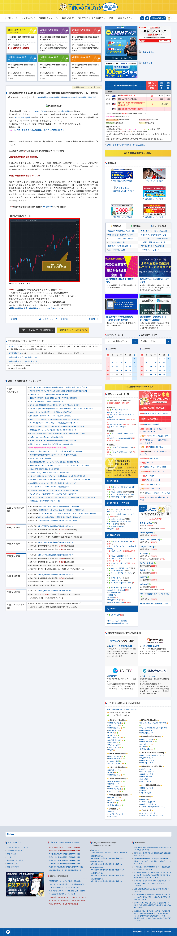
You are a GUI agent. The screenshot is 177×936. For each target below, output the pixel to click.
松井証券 (111, 597)
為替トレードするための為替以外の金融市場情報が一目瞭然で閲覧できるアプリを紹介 (59, 387)
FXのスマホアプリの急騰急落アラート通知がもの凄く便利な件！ (51, 412)
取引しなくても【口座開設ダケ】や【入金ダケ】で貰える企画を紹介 (52, 494)
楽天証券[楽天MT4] (146, 733)
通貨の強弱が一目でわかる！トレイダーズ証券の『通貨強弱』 (50, 416)
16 (108, 371)
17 (112, 371)
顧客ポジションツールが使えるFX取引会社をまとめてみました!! (51, 444)
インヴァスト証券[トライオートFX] (123, 494)
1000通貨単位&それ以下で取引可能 (121, 231)
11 (117, 366)
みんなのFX (47, 207)
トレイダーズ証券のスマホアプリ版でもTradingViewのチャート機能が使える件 (56, 426)
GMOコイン (112, 595)
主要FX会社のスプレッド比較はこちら (23, 357)
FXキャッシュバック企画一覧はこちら (154, 604)
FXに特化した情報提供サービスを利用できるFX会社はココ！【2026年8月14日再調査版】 (60, 480)
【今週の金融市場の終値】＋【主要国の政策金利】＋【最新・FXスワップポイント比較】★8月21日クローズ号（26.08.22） (152, 861)
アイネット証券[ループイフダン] (121, 573)
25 (169, 371)
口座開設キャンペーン (14, 851)
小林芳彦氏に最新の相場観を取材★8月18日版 (64, 864)
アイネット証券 (113, 745)
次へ (93, 319)
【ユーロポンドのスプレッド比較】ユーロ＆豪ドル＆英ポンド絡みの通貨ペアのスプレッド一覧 (62, 497)
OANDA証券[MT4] (146, 730)
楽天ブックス (112, 816)
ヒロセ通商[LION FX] (118, 497)
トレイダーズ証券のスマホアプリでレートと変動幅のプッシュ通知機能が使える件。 (58, 476)
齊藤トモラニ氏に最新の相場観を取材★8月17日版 (66, 867)
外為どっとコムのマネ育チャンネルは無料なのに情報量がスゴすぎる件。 (54, 419)
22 (135, 371)
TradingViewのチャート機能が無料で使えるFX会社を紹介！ (50, 394)
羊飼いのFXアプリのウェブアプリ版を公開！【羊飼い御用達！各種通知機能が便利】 (58, 391)
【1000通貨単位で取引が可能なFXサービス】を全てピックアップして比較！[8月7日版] (59, 465)
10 (112, 366)
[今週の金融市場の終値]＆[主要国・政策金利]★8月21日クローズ (59, 517)
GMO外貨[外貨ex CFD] (116, 602)
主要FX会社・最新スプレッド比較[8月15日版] (64, 888)
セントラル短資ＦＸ (115, 764)
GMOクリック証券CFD (148, 804)
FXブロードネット (117, 578)
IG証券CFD (144, 799)
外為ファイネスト (115, 424)
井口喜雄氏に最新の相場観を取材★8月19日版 (64, 854)
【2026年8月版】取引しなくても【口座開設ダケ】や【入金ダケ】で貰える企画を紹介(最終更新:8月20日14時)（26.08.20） (152, 905)
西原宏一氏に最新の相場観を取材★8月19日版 (64, 857)
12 (121, 366)
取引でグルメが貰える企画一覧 (119, 246)
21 (130, 371)
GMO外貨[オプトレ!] (147, 760)
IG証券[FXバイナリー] (147, 758)
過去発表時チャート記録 (15, 860)
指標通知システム (13, 864)
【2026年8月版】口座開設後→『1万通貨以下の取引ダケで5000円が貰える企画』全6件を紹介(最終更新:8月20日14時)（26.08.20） (152, 897)
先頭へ (63, 319)
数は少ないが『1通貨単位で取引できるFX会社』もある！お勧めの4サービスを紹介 (57, 433)
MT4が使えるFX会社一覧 (150, 250)
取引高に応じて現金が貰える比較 (120, 235)
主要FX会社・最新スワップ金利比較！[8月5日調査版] (67, 891)
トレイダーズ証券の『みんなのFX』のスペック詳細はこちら (37, 130)
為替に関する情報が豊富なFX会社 (153, 235)
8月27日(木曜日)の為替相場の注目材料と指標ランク (55, 575)
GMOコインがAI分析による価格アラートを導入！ (46, 402)
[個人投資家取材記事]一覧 (72, 870)
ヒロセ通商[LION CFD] (115, 593)
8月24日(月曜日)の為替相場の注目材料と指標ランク (55, 526)
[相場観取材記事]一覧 (56, 870)
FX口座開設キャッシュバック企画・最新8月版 (64, 881)
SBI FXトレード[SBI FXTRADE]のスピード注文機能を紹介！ (49, 473)
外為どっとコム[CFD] (116, 427)
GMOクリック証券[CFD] (116, 590)
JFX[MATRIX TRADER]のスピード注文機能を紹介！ (47, 437)
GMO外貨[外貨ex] (117, 571)
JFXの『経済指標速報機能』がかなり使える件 (45, 469)
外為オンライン (116, 580)
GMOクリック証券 (114, 723)
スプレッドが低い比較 (116, 250)
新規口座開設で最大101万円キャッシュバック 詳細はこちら (36, 308)
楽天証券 (143, 790)
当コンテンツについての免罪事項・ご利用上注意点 (125, 145)
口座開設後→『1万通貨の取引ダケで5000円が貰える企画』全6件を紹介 (54, 490)
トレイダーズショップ (115, 814)
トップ (47, 319)
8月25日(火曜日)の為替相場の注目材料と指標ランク (55, 542)
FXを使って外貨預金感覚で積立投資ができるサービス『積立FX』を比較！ (54, 405)
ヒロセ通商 (150, 476)
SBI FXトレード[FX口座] (117, 419)
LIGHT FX (149, 463)
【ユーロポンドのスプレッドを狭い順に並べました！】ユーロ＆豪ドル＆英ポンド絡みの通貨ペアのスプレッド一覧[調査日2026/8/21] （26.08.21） (152, 875)
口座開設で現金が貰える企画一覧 (153, 242)
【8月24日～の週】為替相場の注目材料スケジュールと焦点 (57, 521)
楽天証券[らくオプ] (146, 763)
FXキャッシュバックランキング (17, 847)
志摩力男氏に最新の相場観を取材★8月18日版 (64, 860)
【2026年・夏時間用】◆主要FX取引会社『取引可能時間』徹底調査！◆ (54, 398)
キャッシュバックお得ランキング (151, 816)
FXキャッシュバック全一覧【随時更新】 (37, 330)
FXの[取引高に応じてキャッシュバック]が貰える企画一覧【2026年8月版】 (54, 462)
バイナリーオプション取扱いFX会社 (154, 239)
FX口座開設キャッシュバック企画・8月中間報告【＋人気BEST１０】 (53, 483)
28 (151, 374)
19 (121, 371)
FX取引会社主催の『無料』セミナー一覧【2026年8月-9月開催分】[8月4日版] (55, 451)
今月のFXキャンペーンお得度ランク (72, 330)
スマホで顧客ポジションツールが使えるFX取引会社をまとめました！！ (53, 423)
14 (130, 366)
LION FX (111, 733)
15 (135, 366)
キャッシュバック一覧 (147, 813)
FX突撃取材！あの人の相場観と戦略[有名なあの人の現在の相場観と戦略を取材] (66, 97)
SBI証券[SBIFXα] (114, 600)
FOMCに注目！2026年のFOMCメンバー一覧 (44, 501)
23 (108, 374)
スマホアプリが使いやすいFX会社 (120, 239)
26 (142, 374)
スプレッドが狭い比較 (116, 242)
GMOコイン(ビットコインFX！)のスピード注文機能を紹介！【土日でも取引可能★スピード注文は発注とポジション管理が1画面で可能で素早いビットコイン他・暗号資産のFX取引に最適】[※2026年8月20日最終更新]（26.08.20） (152, 916)
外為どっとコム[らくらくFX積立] (120, 438)
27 (146, 374)
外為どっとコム (14, 347)
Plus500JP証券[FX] (117, 526)
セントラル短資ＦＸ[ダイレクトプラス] (154, 594)
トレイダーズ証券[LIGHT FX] (121, 452)
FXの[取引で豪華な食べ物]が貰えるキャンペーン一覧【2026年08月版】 (53, 455)
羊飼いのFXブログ (15, 843)
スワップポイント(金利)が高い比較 (154, 231)
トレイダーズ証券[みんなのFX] (122, 447)
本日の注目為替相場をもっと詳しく (138, 153)
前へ (15, 319)
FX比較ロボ (11, 857)
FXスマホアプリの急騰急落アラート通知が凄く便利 (66, 884)
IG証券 (110, 529)
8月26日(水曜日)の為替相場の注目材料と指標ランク (55, 555)
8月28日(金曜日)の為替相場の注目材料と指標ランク (55, 591)
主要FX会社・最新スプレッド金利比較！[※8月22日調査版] (59, 506)
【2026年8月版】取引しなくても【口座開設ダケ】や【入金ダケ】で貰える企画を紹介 (68, 514)
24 (164, 371)
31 (164, 374)
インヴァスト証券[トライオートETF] (152, 807)
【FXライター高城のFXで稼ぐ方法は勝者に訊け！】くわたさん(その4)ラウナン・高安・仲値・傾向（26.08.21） (152, 883)
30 (160, 374)
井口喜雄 (65, 111)
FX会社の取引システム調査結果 (152, 246)
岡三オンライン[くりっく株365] (121, 583)
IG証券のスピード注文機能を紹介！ (41, 458)
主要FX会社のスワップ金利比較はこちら (24, 361)
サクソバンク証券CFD (147, 802)
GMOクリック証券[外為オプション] (152, 755)
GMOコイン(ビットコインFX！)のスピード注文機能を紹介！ (50, 487)
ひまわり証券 (115, 615)
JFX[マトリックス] (117, 519)
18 (117, 371)
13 (126, 366)
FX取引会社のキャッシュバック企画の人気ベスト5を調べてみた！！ (52, 430)
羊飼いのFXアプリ (158, 18)
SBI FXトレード (113, 730)
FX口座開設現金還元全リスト (118, 623)
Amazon (111, 812)
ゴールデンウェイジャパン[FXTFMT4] (153, 723)
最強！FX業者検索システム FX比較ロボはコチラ (124, 709)
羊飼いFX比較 (11, 854)
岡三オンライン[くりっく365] (121, 588)
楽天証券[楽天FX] (15, 353)
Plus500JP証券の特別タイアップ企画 (62, 894)
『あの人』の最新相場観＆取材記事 (64, 843)
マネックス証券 (145, 793)
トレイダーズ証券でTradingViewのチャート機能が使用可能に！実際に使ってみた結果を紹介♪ (62, 409)
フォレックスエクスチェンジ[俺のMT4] (153, 728)
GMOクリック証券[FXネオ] (120, 568)
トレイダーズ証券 (38, 111)
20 (126, 371)
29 (155, 374)
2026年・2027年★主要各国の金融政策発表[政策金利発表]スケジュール (53, 441)
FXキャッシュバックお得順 (117, 621)
